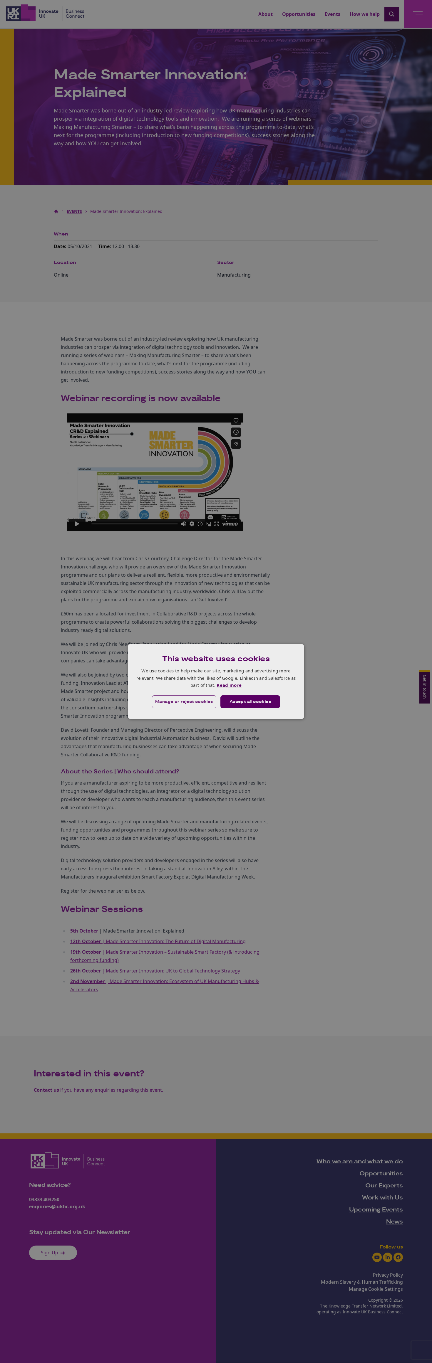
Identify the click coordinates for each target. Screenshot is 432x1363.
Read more (229, 685)
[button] (184, 701)
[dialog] (216, 681)
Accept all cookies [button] (250, 701)
